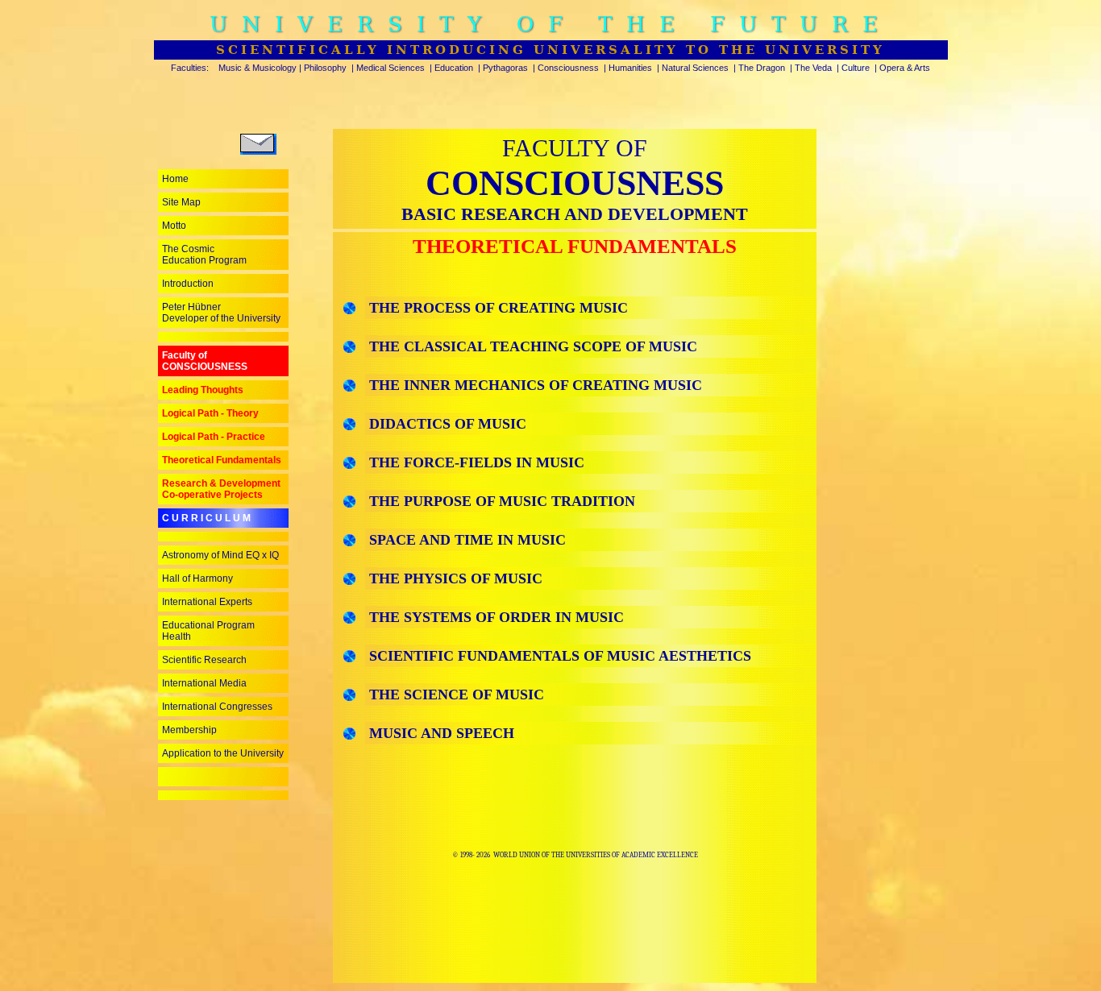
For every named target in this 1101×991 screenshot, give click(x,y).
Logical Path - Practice (213, 436)
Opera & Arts (904, 68)
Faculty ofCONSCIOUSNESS (204, 361)
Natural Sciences (695, 68)
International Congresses (217, 706)
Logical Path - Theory (210, 413)
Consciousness (568, 68)
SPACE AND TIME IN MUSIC (465, 540)
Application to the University (223, 753)
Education (453, 68)
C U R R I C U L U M (206, 518)
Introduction (188, 283)
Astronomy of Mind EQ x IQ (220, 555)
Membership (189, 730)
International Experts (207, 601)
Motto (174, 225)
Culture (855, 68)
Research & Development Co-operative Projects (221, 489)
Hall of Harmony (197, 578)
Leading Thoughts (202, 390)
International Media (204, 683)
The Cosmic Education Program (204, 254)
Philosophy (325, 68)
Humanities (630, 68)
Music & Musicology (257, 68)
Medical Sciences (390, 68)
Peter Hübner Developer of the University (221, 312)
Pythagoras (505, 68)
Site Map (181, 202)
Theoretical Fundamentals (221, 460)
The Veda (813, 68)
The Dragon (761, 68)
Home (175, 179)
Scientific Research (204, 660)
